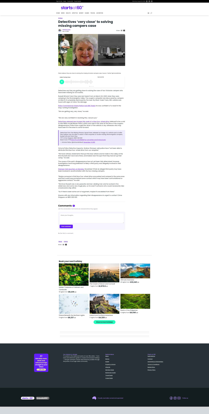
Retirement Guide (110, 373)
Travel (92, 13)
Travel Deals (109, 375)
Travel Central (77, 1)
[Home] (72, 7)
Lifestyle (75, 13)
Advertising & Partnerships (155, 361)
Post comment (66, 226)
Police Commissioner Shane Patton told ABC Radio (76, 106)
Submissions (151, 356)
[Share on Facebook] (124, 30)
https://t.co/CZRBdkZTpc (79, 140)
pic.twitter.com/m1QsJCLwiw (96, 140)
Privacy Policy (151, 370)
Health (68, 13)
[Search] (151, 13)
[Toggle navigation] (148, 13)
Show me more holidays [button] (104, 322)
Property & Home (110, 364)
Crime (66, 241)
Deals (64, 1)
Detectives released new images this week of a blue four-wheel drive (83, 121)
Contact (150, 359)
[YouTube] (152, 1)
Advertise (99, 13)
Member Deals (109, 370)
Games (87, 13)
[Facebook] (147, 1)
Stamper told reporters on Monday (71, 169)
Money (81, 13)
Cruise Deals (109, 378)
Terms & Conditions (153, 364)
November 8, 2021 (89, 142)
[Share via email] (122, 30)
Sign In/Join (59, 1)
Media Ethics (151, 367)
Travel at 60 (70, 1)
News (63, 13)
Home (58, 13)
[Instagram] (149, 1)
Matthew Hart (66, 29)
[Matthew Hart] (59, 30)
